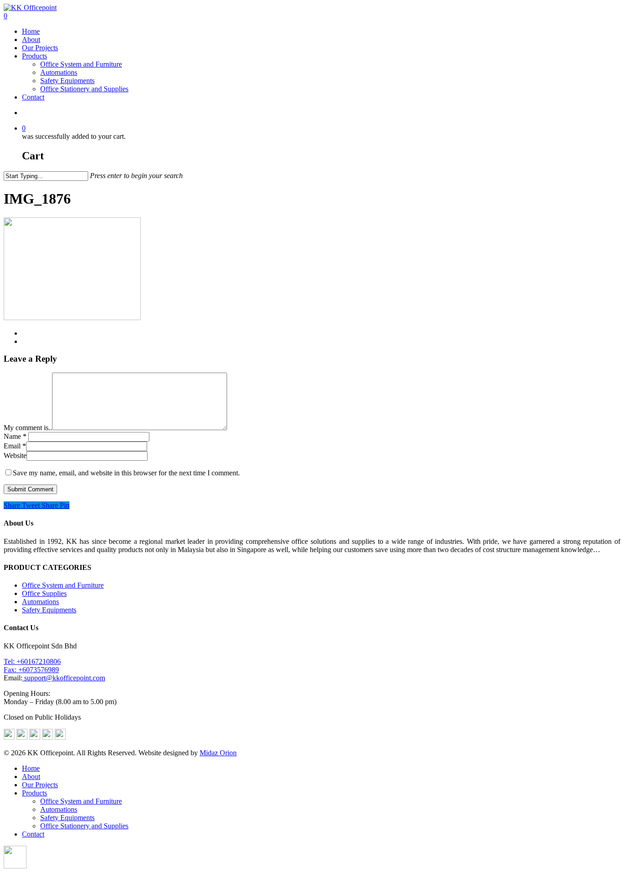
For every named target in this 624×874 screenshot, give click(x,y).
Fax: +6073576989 (31, 670)
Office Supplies (44, 593)
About (31, 39)
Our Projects (40, 48)
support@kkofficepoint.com (63, 678)
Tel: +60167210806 (32, 661)
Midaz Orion (218, 753)
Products (34, 56)
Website (15, 455)
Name (15, 436)
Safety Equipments (67, 80)
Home (31, 31)
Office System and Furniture (81, 64)
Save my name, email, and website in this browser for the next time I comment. (126, 473)
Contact (33, 97)
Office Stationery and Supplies (84, 89)
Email (15, 446)
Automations (58, 72)
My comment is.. (28, 428)
